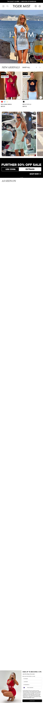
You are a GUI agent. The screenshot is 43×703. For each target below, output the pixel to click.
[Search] (7, 6)
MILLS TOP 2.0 (27, 104)
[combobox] (25, 687)
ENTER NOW (32, 700)
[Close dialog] (41, 672)
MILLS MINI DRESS (6, 104)
